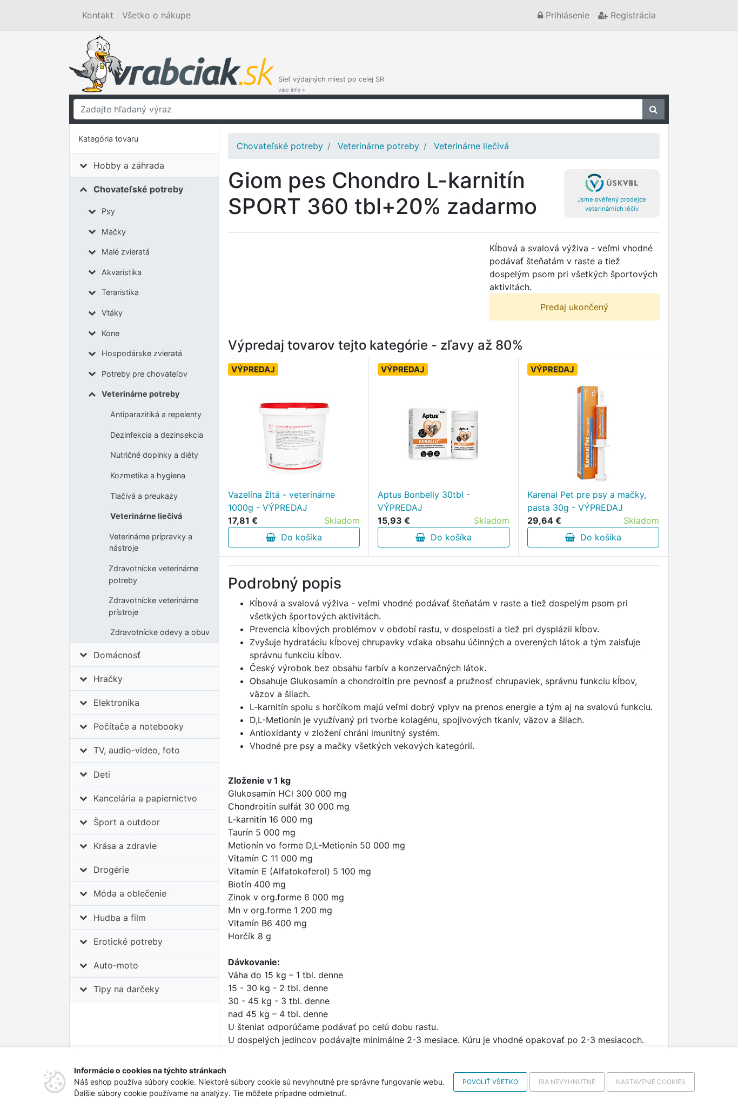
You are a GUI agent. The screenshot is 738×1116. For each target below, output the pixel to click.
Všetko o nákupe (156, 15)
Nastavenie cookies (651, 1082)
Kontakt (97, 15)
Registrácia (632, 15)
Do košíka (299, 537)
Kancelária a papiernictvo (145, 798)
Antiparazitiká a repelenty (156, 414)
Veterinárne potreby (140, 393)
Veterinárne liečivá (146, 515)
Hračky (108, 678)
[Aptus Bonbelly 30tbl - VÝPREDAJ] (443, 434)
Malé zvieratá (126, 251)
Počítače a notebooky (138, 726)
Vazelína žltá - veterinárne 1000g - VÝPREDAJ (281, 501)
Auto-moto (115, 965)
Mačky (114, 231)
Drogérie (111, 869)
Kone (110, 333)
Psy (108, 211)
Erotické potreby (128, 941)
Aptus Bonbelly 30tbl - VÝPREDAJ (424, 501)
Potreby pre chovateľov (144, 373)
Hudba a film (119, 917)
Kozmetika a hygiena (147, 475)
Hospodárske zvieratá (142, 353)
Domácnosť (116, 655)
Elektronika (116, 702)
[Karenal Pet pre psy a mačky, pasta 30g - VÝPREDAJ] (593, 434)
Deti (101, 774)
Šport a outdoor (126, 822)
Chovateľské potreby (138, 189)
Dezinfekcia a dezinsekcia (156, 434)
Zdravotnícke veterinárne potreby (153, 574)
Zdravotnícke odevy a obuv (160, 632)
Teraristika (120, 292)
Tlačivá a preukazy (144, 495)
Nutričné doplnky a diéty (154, 454)
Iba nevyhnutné (567, 1082)
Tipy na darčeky (126, 989)
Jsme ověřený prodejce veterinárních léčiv (612, 204)
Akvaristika (122, 272)
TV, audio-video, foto (136, 750)
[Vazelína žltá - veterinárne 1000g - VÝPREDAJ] (294, 434)
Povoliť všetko (490, 1082)
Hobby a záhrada (128, 165)
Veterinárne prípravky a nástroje (150, 542)
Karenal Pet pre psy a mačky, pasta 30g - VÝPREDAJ (586, 501)
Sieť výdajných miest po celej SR (331, 84)
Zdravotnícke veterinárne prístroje (153, 606)
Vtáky (112, 312)
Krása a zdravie (125, 845)
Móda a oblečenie (129, 893)
